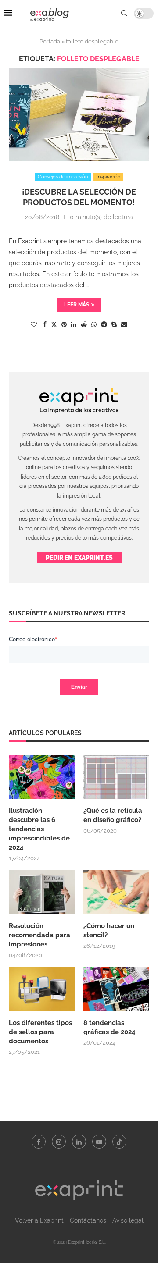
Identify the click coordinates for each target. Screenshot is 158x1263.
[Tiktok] (119, 1142)
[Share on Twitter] (54, 324)
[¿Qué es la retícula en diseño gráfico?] (116, 777)
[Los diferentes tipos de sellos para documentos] (42, 989)
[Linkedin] (79, 1142)
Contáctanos (88, 1220)
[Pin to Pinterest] (64, 324)
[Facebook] (39, 1142)
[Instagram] (59, 1142)
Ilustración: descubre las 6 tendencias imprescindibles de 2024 (39, 829)
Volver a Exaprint (39, 1220)
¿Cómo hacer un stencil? (108, 930)
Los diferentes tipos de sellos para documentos (40, 1032)
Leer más (76, 305)
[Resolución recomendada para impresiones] (42, 892)
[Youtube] (99, 1142)
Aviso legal (128, 1220)
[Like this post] (34, 324)
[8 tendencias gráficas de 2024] (116, 989)
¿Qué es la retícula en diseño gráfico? (112, 815)
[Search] (124, 13)
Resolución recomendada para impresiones (39, 935)
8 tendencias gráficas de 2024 (110, 1027)
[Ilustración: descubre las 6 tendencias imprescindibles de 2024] (42, 777)
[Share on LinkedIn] (73, 324)
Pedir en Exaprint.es (79, 557)
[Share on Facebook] (45, 324)
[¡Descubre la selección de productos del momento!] (79, 114)
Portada (50, 41)
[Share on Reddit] (84, 324)
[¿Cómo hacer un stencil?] (116, 892)
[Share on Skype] (114, 324)
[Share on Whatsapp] (94, 324)
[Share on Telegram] (104, 324)
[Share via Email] (124, 324)
